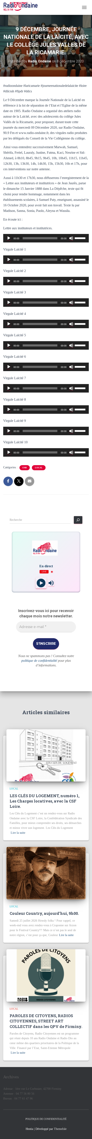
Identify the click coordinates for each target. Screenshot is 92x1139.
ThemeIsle (60, 1129)
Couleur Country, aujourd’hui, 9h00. (44, 913)
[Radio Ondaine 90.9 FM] (22, 7)
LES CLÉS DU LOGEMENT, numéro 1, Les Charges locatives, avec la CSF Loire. (44, 801)
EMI (24, 467)
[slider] (81, 238)
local (39, 467)
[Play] (41, 583)
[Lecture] (9, 238)
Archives (11, 1076)
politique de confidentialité (39, 660)
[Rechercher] (78, 520)
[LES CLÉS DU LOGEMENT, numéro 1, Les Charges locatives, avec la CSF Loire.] (46, 755)
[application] (46, 238)
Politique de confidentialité (46, 1119)
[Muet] (71, 238)
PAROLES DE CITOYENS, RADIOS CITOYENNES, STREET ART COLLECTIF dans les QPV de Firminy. (46, 1021)
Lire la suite (18, 832)
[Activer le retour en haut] (83, 1130)
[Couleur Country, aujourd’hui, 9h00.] (46, 872)
